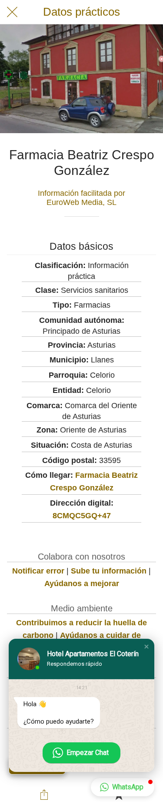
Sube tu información (108, 571)
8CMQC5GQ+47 (82, 515)
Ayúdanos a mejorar (81, 583)
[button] (146, 646)
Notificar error (38, 571)
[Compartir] (44, 794)
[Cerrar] (12, 12)
